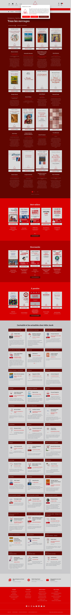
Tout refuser (34, 16)
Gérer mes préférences (43, 16)
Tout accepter (26, 16)
